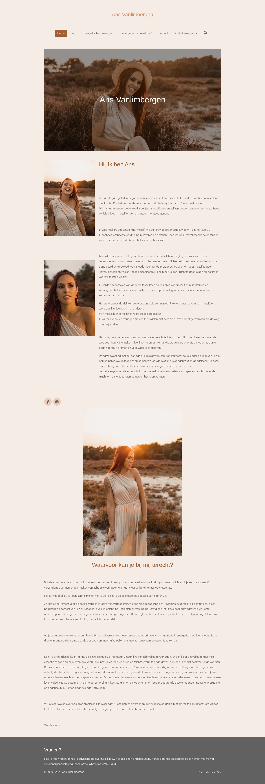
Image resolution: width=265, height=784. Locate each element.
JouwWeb (216, 772)
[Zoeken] (205, 32)
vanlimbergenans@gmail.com (62, 764)
